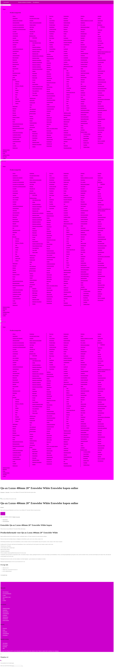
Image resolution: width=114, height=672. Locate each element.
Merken (65, 68)
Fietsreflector (49, 69)
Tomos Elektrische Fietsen (37, 88)
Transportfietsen (52, 49)
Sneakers (82, 90)
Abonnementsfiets (16, 22)
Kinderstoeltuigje (67, 22)
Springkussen (100, 20)
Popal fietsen (5, 644)
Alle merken (5, 643)
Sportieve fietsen (84, 132)
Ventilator (99, 77)
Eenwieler (31, 33)
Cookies (4, 600)
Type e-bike (34, 93)
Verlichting (100, 84)
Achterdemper (15, 35)
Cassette (14, 130)
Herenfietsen (51, 22)
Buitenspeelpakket (16, 126)
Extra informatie (6, 521)
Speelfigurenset (83, 108)
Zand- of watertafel (101, 140)
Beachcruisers (35, 133)
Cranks (14, 143)
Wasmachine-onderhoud (102, 110)
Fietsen (4, 9)
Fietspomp (49, 67)
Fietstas (48, 84)
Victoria (67, 107)
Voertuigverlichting (101, 90)
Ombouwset (66, 130)
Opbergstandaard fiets (68, 139)
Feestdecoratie (32, 102)
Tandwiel (99, 45)
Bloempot (14, 108)
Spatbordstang (83, 105)
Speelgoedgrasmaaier (85, 112)
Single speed (17, 101)
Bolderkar (14, 115)
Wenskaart (100, 114)
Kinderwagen (66, 24)
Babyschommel (15, 57)
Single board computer (85, 73)
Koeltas (65, 33)
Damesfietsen (34, 138)
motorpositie (34, 37)
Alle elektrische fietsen (36, 42)
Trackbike (51, 46)
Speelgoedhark (83, 114)
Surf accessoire (100, 43)
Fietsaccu (31, 116)
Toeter (99, 55)
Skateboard (83, 75)
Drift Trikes (32, 27)
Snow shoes (83, 94)
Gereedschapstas (50, 102)
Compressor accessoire (17, 137)
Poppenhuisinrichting (68, 147)
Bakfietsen (34, 131)
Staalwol (99, 22)
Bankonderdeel (15, 68)
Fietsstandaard (49, 78)
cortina (67, 81)
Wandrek (99, 103)
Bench (14, 77)
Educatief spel (32, 31)
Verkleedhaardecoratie (102, 81)
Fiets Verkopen (5, 591)
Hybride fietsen (52, 24)
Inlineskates (49, 135)
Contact (4, 595)
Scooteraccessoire (84, 64)
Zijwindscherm (100, 143)
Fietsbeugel (32, 125)
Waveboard (100, 112)
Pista (16, 96)
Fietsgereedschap (50, 56)
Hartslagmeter (49, 117)
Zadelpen (99, 134)
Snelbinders (83, 92)
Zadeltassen (100, 136)
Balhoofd (14, 66)
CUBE (67, 85)
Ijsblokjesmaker (49, 132)
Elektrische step (33, 98)
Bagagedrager (15, 62)
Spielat (82, 125)
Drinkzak (31, 29)
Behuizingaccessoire (16, 73)
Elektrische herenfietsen (36, 60)
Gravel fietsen (52, 20)
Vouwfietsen (51, 51)
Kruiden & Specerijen (68, 40)
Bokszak (14, 113)
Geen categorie (49, 97)
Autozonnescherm (16, 55)
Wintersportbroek (101, 130)
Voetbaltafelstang (101, 95)
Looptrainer (66, 57)
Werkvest (99, 123)
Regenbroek (83, 29)
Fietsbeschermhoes (33, 122)
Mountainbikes (86, 138)
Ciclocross (17, 81)
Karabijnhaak (49, 141)
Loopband (66, 53)
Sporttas (99, 18)
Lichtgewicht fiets (52, 29)
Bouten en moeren (16, 117)
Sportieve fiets (86, 142)
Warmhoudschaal (101, 108)
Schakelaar (83, 55)
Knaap (67, 99)
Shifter (82, 68)
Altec (67, 70)
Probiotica (82, 16)
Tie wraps (99, 49)
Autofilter (14, 46)
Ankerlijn (14, 38)
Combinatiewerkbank (17, 134)
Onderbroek (66, 132)
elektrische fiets (33, 35)
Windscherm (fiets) (101, 127)
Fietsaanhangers (33, 111)
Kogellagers (66, 38)
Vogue (67, 109)
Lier (64, 46)
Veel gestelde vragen (7, 597)
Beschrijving (5, 519)
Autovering (15, 53)
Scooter (33, 82)
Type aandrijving (35, 90)
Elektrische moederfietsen (37, 62)
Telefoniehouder (101, 47)
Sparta (67, 105)
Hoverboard (49, 130)
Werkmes (99, 121)
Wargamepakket (101, 105)
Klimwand (66, 31)
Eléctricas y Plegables (19, 85)
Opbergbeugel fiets (67, 134)
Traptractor (100, 66)
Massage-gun (66, 64)
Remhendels (83, 35)
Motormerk (34, 75)
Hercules (68, 96)
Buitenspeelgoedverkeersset (18, 123)
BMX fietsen (34, 135)
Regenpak (82, 31)
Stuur (99, 34)
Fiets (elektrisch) (33, 109)
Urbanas (16, 103)
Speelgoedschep (84, 121)
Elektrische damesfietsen (37, 49)
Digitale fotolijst (33, 24)
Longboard (66, 49)
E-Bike (33, 44)
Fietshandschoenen (50, 58)
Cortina (4, 158)
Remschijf (82, 40)
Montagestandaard (67, 115)
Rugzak (82, 51)
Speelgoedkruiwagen (85, 119)
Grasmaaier (49, 111)
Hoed (48, 126)
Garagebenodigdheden (51, 95)
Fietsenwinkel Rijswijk (70, 92)
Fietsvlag (48, 89)
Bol (6, 575)
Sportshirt (99, 16)
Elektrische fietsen (33, 40)
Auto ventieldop (16, 40)
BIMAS (67, 75)
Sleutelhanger (83, 88)
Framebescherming (50, 93)
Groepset (48, 113)
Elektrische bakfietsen (36, 47)
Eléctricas (17, 83)
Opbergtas (66, 141)
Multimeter (66, 123)
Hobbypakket (49, 121)
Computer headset (16, 139)
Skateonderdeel (83, 77)
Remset (82, 42)
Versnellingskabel (101, 86)
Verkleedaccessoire (101, 79)
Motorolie (65, 117)
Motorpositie (34, 77)
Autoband (14, 44)
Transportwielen (101, 62)
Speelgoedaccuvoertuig (85, 110)
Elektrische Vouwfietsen (36, 144)
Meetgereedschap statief (68, 66)
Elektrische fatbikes (36, 51)
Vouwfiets (5, 156)
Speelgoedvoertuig (84, 123)
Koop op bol (2, 513)
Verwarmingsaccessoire (102, 88)
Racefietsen (85, 140)
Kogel (65, 35)
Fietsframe (49, 54)
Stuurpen (99, 38)
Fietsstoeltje (49, 80)
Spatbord (82, 103)
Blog (4, 598)
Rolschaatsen (83, 49)
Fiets (30, 107)
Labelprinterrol (66, 44)
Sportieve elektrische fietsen (37, 86)
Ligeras (16, 92)
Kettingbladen (49, 146)
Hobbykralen (49, 119)
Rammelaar (83, 22)
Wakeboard (100, 101)
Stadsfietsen (51, 42)
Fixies (50, 18)
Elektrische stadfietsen (36, 64)
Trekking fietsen (86, 147)
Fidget (31, 104)
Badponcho (15, 59)
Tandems (51, 44)
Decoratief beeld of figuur (34, 18)
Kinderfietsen (51, 27)
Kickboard (66, 18)
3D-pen (14, 16)
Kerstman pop (49, 143)
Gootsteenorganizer (50, 108)
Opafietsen (51, 35)
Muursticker (66, 126)
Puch (67, 103)
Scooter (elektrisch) (84, 62)
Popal (67, 101)
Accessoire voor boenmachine (18, 24)
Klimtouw (65, 29)
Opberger (65, 137)
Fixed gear (51, 16)
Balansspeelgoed (16, 64)
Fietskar (48, 60)
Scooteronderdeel (84, 66)
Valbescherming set (101, 71)
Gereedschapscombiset (51, 100)
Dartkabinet (32, 16)
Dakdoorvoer (15, 147)
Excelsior (68, 90)
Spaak (82, 97)
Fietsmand (48, 65)
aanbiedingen (15, 18)
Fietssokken (49, 73)
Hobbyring (49, 124)
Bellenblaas (15, 75)
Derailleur (31, 20)
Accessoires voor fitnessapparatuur (19, 29)
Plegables (17, 99)
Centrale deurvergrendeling (18, 132)
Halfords (68, 94)
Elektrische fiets (35, 53)
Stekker (99, 32)
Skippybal (82, 81)
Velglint (99, 75)
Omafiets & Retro (6, 155)
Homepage (2, 492)
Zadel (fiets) (100, 132)
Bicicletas (14, 79)
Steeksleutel (100, 29)
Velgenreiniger (100, 73)
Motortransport (66, 121)
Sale (50, 40)
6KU (4, 648)
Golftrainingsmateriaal (51, 106)
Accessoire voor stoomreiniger (18, 27)
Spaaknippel (83, 99)
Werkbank (100, 116)
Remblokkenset (84, 33)
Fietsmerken (34, 73)
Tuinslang (99, 68)
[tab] (58, 520)
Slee (81, 84)
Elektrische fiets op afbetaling (37, 55)
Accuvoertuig (15, 33)
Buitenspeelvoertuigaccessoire (18, 128)
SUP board (100, 40)
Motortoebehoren (67, 119)
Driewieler (34, 140)
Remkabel (82, 38)
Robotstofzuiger (84, 46)
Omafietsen (51, 33)
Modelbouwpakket (67, 113)
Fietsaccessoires (33, 113)
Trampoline (100, 57)
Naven (65, 128)
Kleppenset (66, 27)
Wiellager (99, 125)
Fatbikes (34, 71)
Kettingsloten (66, 16)
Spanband (82, 101)
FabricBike (5, 646)
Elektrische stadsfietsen (36, 66)
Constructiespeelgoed (17, 141)
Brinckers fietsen (69, 77)
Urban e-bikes (35, 95)
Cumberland (68, 88)
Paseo (16, 94)
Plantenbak (66, 145)
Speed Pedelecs (35, 84)
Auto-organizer (15, 42)
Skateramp (83, 79)
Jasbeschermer (49, 137)
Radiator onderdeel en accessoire (87, 20)
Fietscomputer (32, 127)
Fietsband (31, 118)
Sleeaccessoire (83, 86)
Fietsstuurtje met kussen (51, 82)
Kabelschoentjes (50, 139)
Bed (13, 70)
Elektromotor (32, 100)
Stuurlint (99, 36)
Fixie (16, 88)
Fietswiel (48, 91)
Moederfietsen (52, 31)
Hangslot (48, 115)
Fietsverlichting (49, 87)
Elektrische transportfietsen (37, 69)
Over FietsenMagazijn (7, 593)
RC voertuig (83, 24)
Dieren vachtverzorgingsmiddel (35, 22)
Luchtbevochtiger (67, 59)
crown (67, 83)
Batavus (67, 72)
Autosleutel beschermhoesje (18, 49)
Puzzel (82, 18)
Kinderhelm (66, 20)
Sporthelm (83, 129)
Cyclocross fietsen (86, 134)
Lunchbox (66, 62)
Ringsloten (83, 44)
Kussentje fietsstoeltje (68, 42)
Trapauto (99, 64)
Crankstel (14, 145)
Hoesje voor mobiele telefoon (52, 128)
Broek (14, 121)
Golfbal (48, 104)
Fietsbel (31, 120)
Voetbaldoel (100, 92)
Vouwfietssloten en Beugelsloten (104, 99)
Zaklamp (99, 138)
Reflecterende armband (85, 27)
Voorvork (99, 97)
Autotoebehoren (16, 51)
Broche (14, 119)
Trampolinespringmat (102, 60)
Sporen (82, 127)
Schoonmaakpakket (84, 57)
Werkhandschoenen (101, 119)
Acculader (14, 31)
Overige (33, 79)
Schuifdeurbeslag (84, 59)
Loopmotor (66, 55)
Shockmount (83, 70)
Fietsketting (49, 62)
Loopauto (65, 51)
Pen (64, 143)
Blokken (14, 110)
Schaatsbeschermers (84, 53)
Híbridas (17, 90)
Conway (68, 79)
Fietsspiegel (49, 76)
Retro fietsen (51, 38)
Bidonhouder (15, 106)
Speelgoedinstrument (85, 116)
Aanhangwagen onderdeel (17, 20)
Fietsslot (48, 71)
